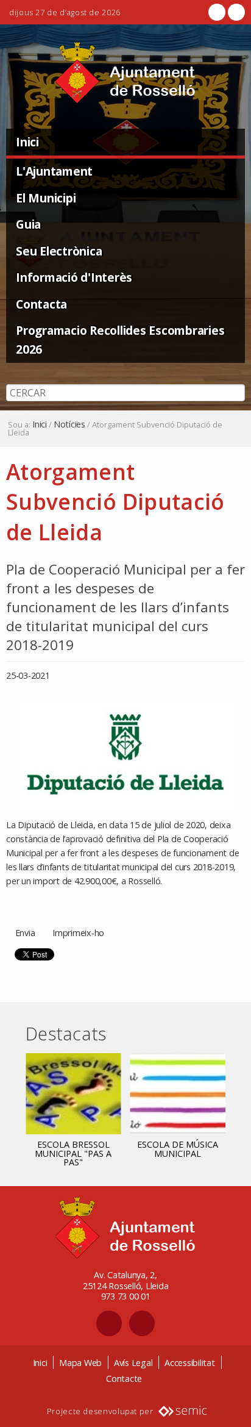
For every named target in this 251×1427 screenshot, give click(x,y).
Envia (25, 933)
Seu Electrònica (59, 251)
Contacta (41, 304)
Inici (27, 142)
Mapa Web (80, 1362)
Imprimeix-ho (78, 933)
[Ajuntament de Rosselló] (125, 73)
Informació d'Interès (74, 277)
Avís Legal (133, 1362)
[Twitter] (235, 12)
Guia (28, 224)
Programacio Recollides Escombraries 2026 (120, 339)
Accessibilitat (189, 1362)
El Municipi (46, 198)
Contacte (124, 1378)
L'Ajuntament (54, 171)
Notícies (69, 424)
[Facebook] (216, 12)
